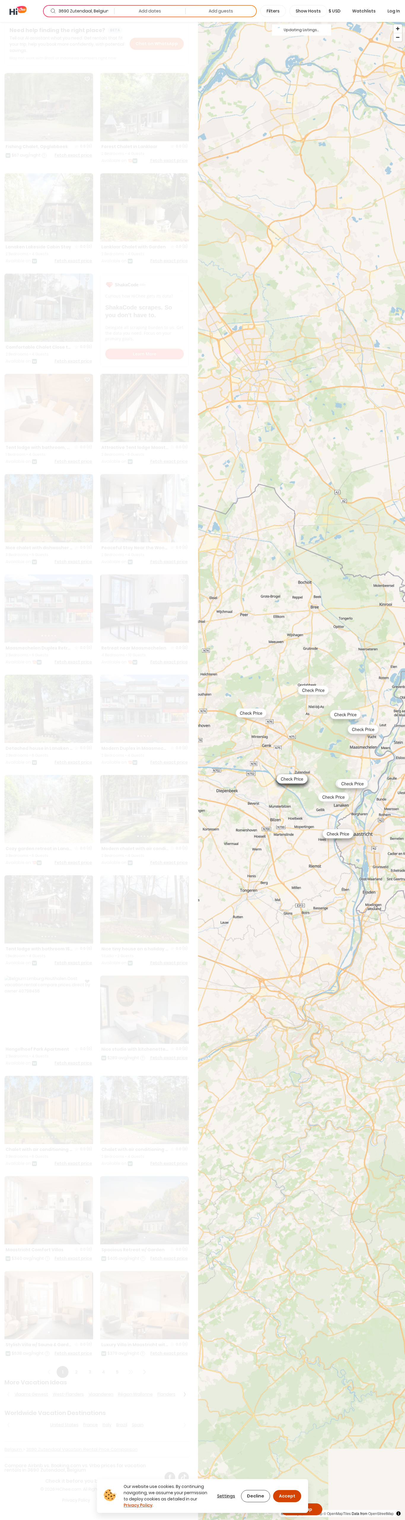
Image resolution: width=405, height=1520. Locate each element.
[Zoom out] (397, 37)
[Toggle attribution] (398, 1513)
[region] (301, 770)
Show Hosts (308, 11)
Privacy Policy (138, 1505)
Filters (273, 11)
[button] (334, 11)
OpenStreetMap (381, 1513)
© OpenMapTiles (337, 1513)
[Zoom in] (397, 28)
